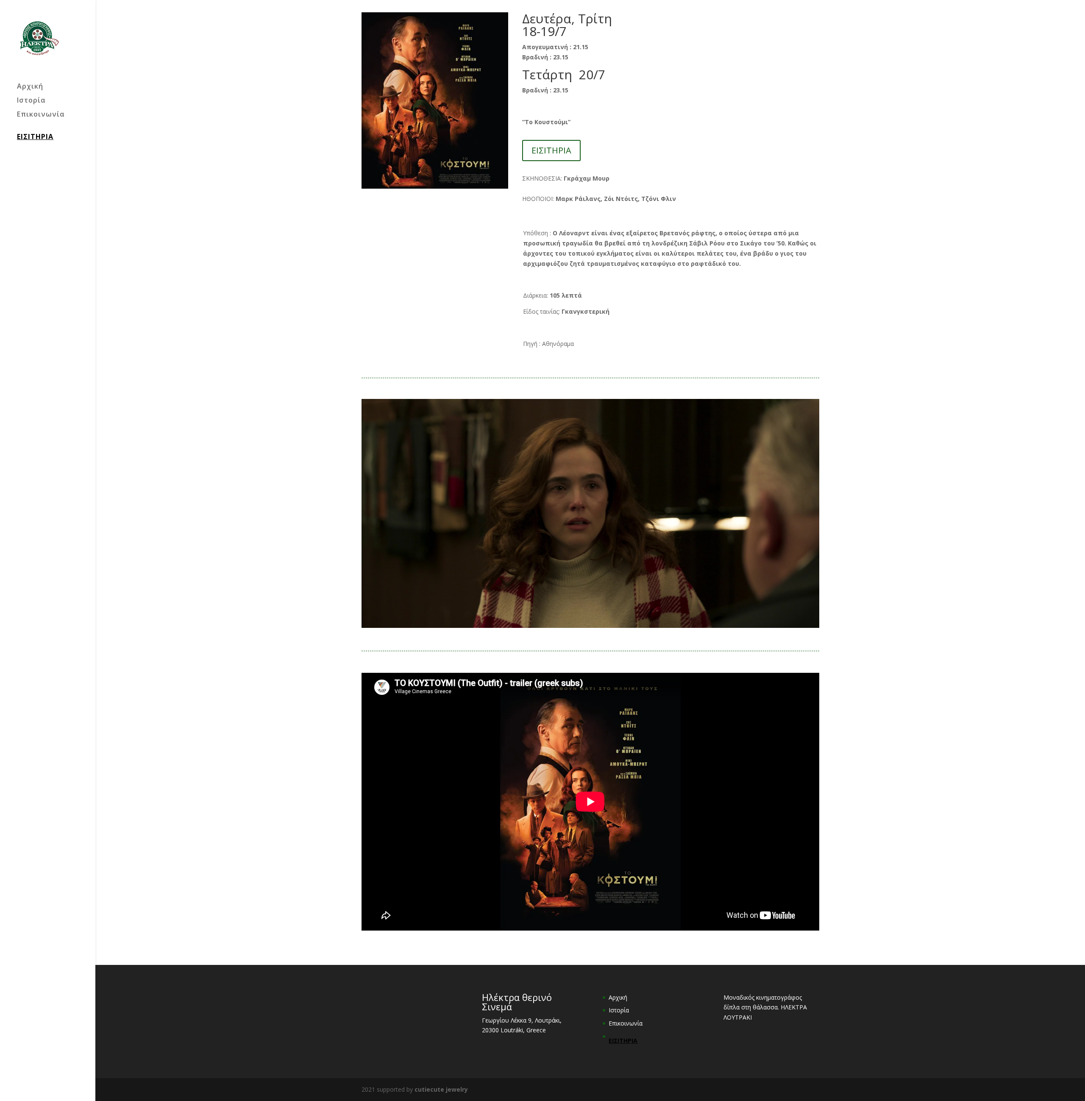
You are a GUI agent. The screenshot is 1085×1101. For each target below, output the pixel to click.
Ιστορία (31, 101)
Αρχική (30, 87)
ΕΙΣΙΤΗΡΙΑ (35, 136)
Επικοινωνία (41, 115)
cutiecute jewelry (441, 1089)
